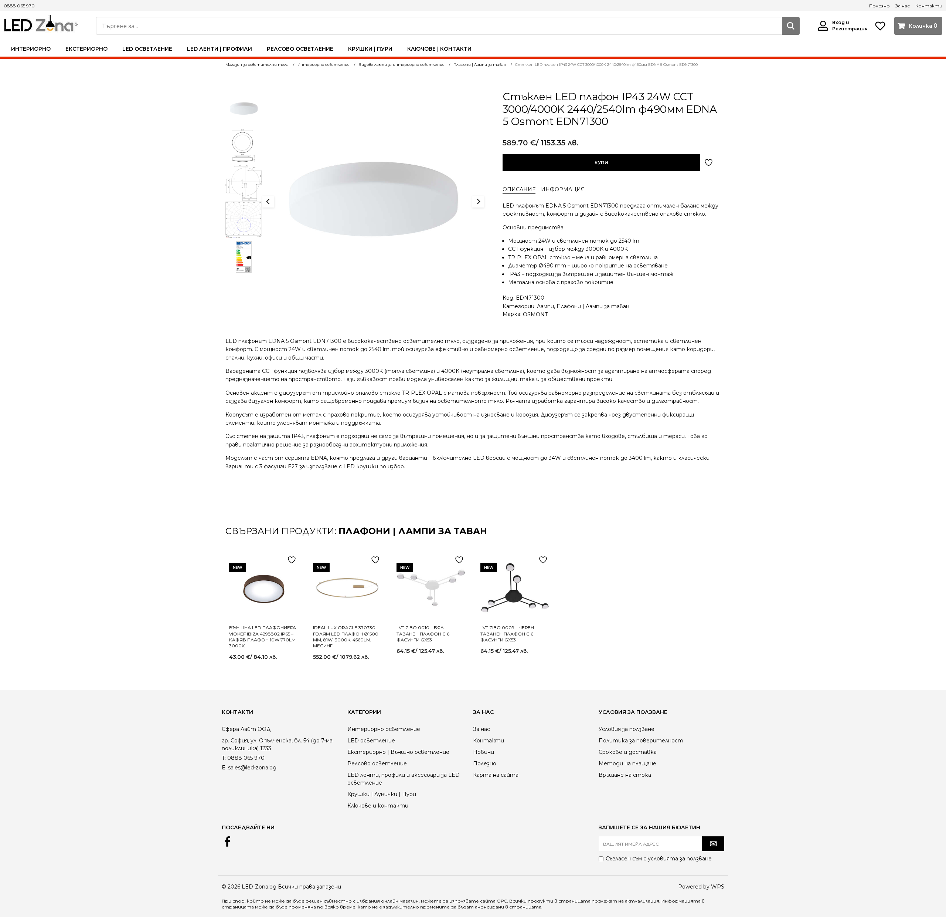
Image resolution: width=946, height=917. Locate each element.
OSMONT (535, 314)
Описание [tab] (519, 189)
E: (224, 767)
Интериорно (31, 48)
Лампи (545, 306)
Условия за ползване (626, 729)
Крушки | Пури (370, 48)
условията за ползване (680, 858)
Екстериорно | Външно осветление (398, 752)
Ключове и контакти (377, 805)
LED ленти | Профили (219, 48)
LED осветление (147, 48)
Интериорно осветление (383, 729)
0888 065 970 (19, 6)
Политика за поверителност (641, 740)
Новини (483, 752)
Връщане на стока (625, 775)
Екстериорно (86, 48)
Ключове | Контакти (439, 48)
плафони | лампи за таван (412, 531)
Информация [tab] (563, 189)
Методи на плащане (627, 763)
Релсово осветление (300, 48)
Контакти (928, 6)
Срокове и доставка (628, 752)
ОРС (502, 901)
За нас (902, 6)
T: (224, 758)
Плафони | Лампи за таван (593, 306)
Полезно (879, 6)
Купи (601, 162)
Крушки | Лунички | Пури (381, 794)
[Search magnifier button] (791, 26)
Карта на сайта (495, 775)
